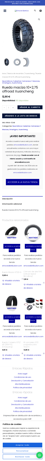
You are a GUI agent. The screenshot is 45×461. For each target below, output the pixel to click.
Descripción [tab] (7, 198)
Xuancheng (29, 73)
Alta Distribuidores (22, 384)
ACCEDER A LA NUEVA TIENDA (23, 182)
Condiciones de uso (22, 377)
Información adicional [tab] (12, 204)
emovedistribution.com (23, 145)
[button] (35, 10)
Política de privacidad (22, 387)
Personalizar (22, 451)
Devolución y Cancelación (22, 380)
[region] (22, 441)
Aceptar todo (22, 445)
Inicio (4, 73)
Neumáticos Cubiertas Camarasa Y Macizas (21, 81)
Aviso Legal (22, 373)
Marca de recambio (16, 73)
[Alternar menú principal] (5, 10)
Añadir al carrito (30, 107)
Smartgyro (6, 83)
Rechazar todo (22, 457)
